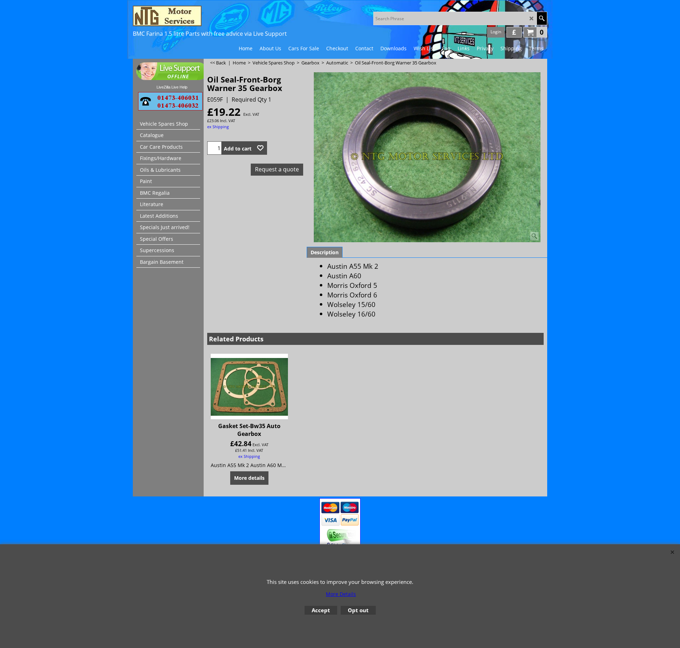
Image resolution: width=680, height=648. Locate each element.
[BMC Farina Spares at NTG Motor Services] (195, 16)
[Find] (542, 18)
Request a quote (277, 169)
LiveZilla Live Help (172, 87)
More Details (341, 594)
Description (325, 252)
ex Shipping (218, 126)
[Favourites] (260, 148)
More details (249, 477)
